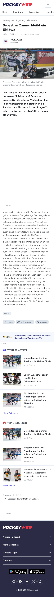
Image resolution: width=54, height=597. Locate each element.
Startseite (7, 495)
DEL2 (4, 12)
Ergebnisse (34, 12)
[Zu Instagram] (13, 581)
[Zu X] (33, 581)
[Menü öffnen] (48, 4)
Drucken (43, 322)
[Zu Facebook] (20, 581)
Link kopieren (26, 322)
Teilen (10, 322)
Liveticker (18, 12)
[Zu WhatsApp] (40, 581)
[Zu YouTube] (27, 581)
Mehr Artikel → (10, 413)
